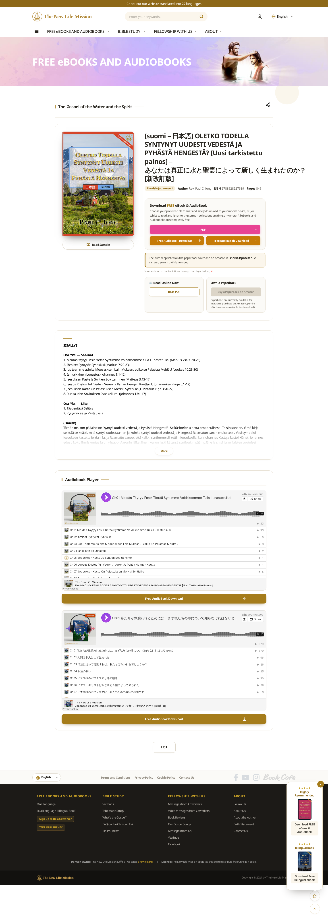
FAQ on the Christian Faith (118, 824)
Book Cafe (279, 777)
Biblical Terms (110, 831)
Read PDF (174, 292)
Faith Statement (244, 824)
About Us (239, 811)
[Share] (268, 104)
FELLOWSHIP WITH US (187, 796)
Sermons (108, 804)
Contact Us (186, 777)
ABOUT (239, 796)
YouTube (173, 837)
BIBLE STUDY (113, 796)
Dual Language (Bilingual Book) (56, 811)
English (282, 16)
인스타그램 (256, 777)
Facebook (174, 844)
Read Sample (101, 245)
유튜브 (245, 777)
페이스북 (236, 777)
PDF (203, 230)
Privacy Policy (144, 777)
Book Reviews (176, 817)
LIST (164, 747)
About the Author (245, 817)
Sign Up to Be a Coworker (55, 819)
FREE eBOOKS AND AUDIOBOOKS (64, 796)
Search (201, 16)
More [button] (164, 451)
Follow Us (240, 804)
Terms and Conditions (116, 777)
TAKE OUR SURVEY (50, 827)
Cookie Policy (166, 777)
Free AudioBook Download (175, 241)
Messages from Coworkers (185, 804)
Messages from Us (179, 831)
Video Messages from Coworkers (189, 811)
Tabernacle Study (113, 811)
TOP (315, 909)
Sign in (259, 16)
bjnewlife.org (145, 862)
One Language (46, 804)
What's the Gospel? (114, 817)
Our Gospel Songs (179, 824)
